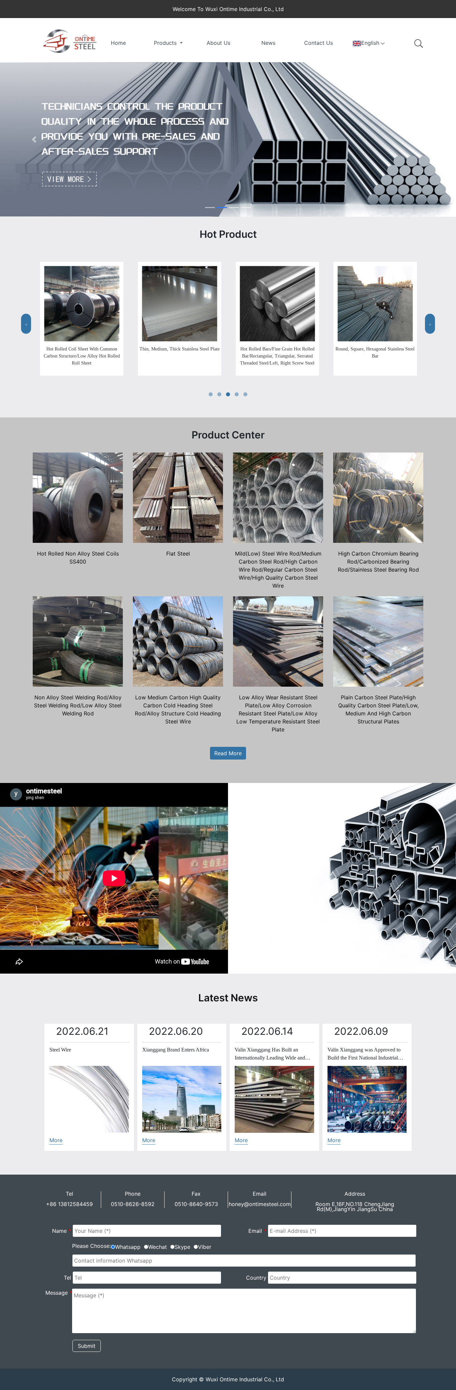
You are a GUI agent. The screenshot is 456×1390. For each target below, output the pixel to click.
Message (58, 1292)
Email (257, 1230)
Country (256, 1277)
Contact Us (318, 42)
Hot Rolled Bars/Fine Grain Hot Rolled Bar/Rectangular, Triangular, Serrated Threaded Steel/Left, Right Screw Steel (277, 356)
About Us (218, 42)
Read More (228, 753)
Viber (204, 1247)
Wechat (157, 1247)
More (55, 1140)
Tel (67, 1277)
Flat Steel (178, 553)
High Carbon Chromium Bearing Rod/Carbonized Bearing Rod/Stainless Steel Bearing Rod (378, 561)
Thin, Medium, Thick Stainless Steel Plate (180, 349)
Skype (182, 1247)
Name (61, 1230)
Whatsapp (128, 1247)
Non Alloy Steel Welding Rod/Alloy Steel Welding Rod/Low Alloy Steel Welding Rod (78, 705)
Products (166, 42)
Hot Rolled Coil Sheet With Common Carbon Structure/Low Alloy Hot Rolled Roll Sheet (82, 356)
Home (118, 42)
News (268, 42)
